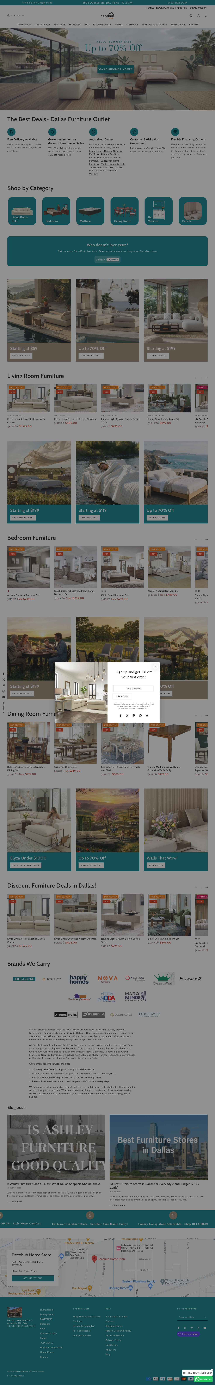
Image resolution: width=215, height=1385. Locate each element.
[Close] (155, 667)
